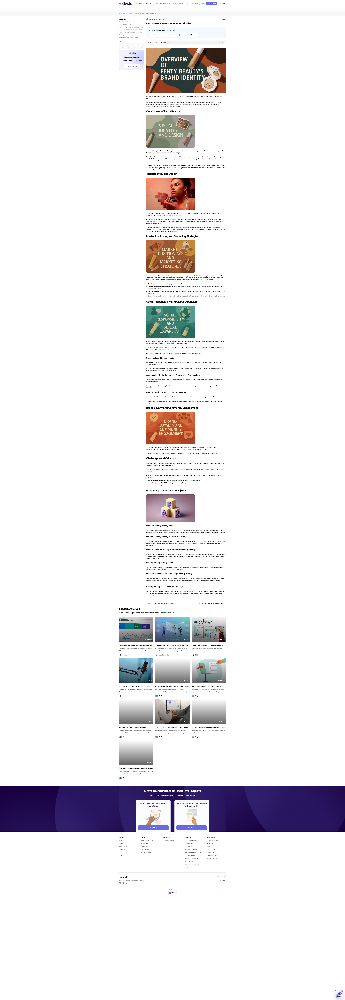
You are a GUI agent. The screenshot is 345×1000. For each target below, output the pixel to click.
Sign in (203, 3)
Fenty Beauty (157, 151)
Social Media (171, 286)
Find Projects (191, 827)
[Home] (120, 14)
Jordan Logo (210, 846)
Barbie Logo (210, 852)
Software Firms (189, 843)
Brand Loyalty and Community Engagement (130, 32)
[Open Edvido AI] (339, 994)
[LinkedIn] (120, 883)
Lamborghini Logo (212, 855)
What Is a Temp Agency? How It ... (161, 603)
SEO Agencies (189, 861)
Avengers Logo (211, 849)
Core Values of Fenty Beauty (126, 22)
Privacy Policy (145, 849)
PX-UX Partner (172, 889)
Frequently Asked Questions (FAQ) (128, 37)
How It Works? (123, 846)
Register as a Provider (169, 840)
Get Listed (122, 849)
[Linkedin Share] (122, 46)
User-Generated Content (171, 291)
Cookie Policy (145, 846)
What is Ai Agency (212, 858)
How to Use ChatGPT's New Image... (211, 603)
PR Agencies (188, 846)
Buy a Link (121, 855)
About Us (121, 840)
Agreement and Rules (147, 840)
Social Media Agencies (191, 840)
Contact (121, 843)
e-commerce (172, 401)
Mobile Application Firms (191, 858)
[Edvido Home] (123, 877)
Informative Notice (146, 852)
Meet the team (222, 876)
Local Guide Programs (213, 840)
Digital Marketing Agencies (192, 864)
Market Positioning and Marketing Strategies (131, 27)
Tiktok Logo (210, 843)
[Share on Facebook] (128, 46)
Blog (120, 852)
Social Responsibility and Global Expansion (130, 29)
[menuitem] (140, 3)
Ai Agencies (188, 867)
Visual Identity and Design (126, 24)
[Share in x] (135, 46)
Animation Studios (190, 855)
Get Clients (195, 3)
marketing (202, 291)
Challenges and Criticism (125, 35)
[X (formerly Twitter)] (127, 883)
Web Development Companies (193, 852)
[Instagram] (123, 883)
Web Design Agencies (191, 849)
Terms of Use (145, 843)
